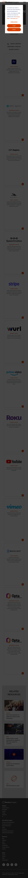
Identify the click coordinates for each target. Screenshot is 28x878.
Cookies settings (14, 22)
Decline (14, 29)
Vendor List (15, 18)
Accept (14, 25)
